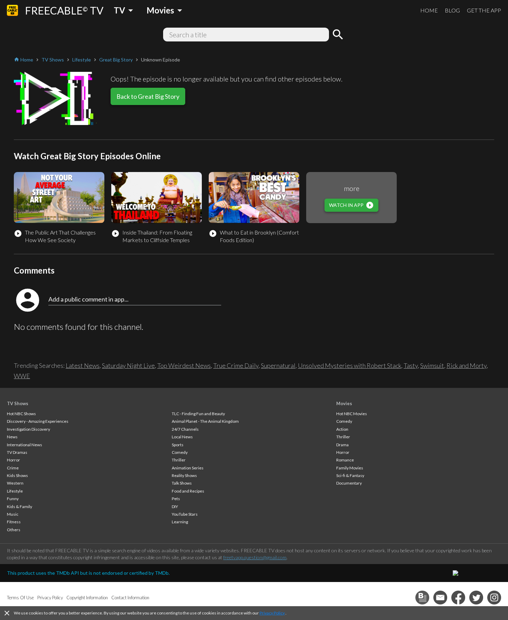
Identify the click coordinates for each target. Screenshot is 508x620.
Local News (182, 436)
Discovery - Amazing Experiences (37, 421)
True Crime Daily (235, 365)
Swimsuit (432, 365)
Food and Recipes (188, 491)
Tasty (411, 365)
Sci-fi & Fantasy (350, 475)
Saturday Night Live (128, 365)
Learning (180, 521)
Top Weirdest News (184, 365)
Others (13, 529)
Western (15, 483)
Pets (176, 498)
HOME (429, 10)
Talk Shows (182, 483)
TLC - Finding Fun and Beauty (198, 413)
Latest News (83, 365)
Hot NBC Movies (351, 413)
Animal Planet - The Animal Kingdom (205, 421)
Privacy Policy (272, 613)
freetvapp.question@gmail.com (254, 557)
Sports (178, 444)
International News (24, 444)
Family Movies (349, 467)
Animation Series (188, 467)
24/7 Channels (185, 429)
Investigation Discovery (28, 429)
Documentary (349, 483)
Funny (13, 498)
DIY (175, 506)
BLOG (452, 10)
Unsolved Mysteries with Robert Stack (349, 365)
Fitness (14, 521)
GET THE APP (484, 10)
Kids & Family (19, 506)
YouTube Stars (185, 514)
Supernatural (278, 365)
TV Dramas (17, 452)
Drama (342, 444)
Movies (344, 403)
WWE (22, 376)
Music (12, 514)
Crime (13, 467)
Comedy (180, 452)
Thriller (179, 459)
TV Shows (17, 403)
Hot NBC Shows (21, 413)
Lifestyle (15, 491)
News (12, 436)
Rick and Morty (466, 365)
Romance (345, 459)
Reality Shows (184, 475)
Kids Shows (17, 475)
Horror (13, 459)
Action (342, 429)
